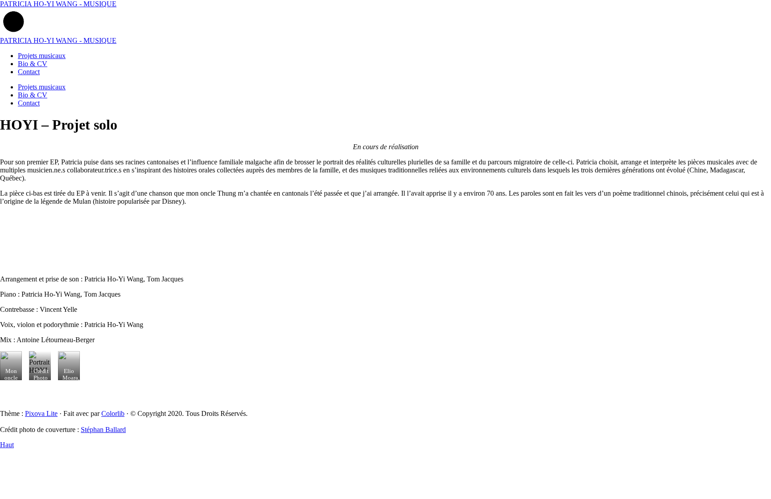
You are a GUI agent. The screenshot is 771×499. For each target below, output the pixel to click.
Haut (7, 445)
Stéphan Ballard (103, 429)
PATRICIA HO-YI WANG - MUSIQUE (58, 4)
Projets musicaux (42, 55)
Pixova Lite (41, 413)
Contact (29, 71)
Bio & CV (32, 63)
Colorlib (112, 413)
